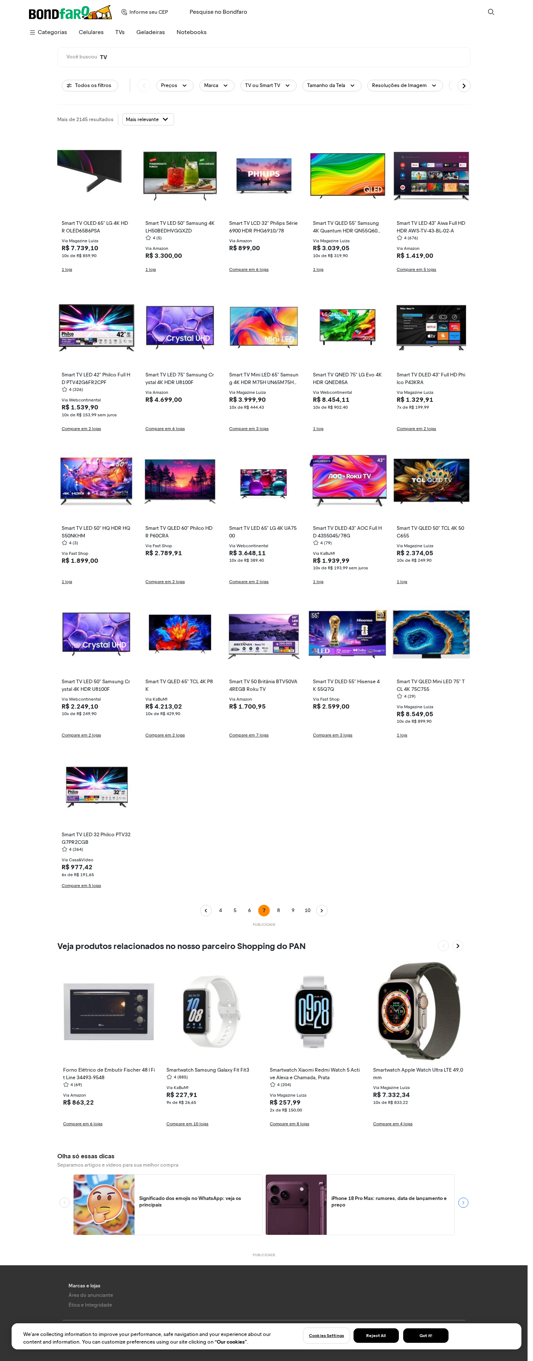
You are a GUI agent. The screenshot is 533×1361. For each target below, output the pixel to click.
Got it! (426, 1335)
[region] (266, 1336)
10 (307, 910)
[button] (175, 85)
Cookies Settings (326, 1335)
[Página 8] (322, 910)
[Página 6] (206, 910)
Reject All (376, 1335)
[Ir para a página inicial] (70, 12)
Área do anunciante (91, 1295)
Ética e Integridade (90, 1305)
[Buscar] (491, 12)
